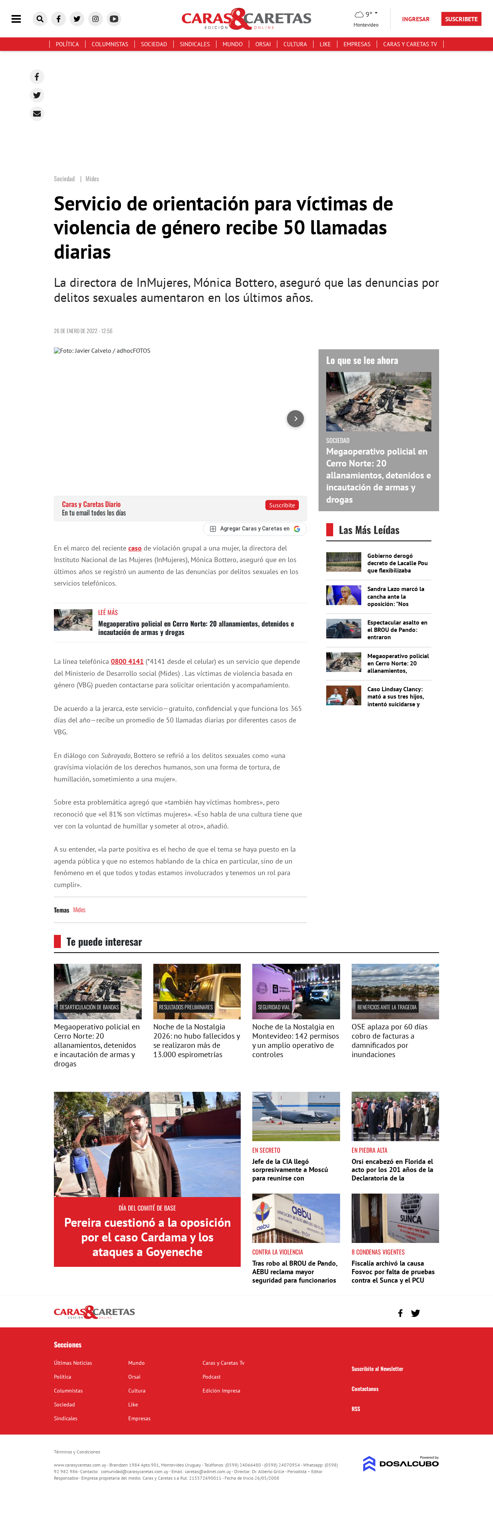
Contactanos (365, 1388)
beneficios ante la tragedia (387, 1007)
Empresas (357, 44)
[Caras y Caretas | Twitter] (77, 19)
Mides (79, 909)
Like (325, 44)
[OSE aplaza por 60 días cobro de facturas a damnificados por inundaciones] (395, 1017)
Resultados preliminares (186, 1007)
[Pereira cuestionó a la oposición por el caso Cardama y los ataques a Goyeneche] (147, 1144)
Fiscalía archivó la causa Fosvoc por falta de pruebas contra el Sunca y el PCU (393, 1271)
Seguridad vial (274, 1007)
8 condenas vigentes (378, 1251)
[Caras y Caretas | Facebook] (58, 19)
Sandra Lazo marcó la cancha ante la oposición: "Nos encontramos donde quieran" (395, 603)
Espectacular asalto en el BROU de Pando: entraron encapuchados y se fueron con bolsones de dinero (397, 640)
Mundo (233, 44)
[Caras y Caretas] (94, 1318)
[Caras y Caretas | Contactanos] (430, 1312)
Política (67, 44)
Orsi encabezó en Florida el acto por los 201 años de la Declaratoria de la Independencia (392, 1174)
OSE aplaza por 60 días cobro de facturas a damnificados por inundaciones (390, 1040)
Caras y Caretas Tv (410, 44)
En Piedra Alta (369, 1150)
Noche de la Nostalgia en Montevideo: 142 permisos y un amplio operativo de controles (295, 1040)
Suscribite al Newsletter (377, 1368)
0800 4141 (127, 661)
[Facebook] (37, 76)
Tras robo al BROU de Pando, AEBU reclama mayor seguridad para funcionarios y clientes (294, 1276)
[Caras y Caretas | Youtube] (114, 19)
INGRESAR (416, 19)
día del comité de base (147, 1207)
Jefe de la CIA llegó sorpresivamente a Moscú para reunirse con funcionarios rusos (290, 1174)
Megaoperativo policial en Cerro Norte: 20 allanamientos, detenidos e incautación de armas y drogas (196, 627)
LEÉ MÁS (108, 612)
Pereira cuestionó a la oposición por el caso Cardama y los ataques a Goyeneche (147, 1237)
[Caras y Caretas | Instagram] (95, 19)
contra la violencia (277, 1251)
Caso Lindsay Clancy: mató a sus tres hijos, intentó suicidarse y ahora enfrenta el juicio (398, 700)
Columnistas (110, 44)
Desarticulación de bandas (89, 1007)
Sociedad (154, 44)
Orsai (263, 44)
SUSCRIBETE (461, 19)
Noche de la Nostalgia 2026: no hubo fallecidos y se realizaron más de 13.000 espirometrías (196, 1040)
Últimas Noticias (73, 1362)
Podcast (212, 1376)
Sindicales (195, 44)
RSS (356, 1408)
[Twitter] (37, 95)
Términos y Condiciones (77, 1452)
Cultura (295, 44)
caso (135, 548)
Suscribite (282, 505)
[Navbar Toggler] (22, 19)
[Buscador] (40, 19)
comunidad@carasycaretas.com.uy (134, 1471)
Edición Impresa (221, 1390)
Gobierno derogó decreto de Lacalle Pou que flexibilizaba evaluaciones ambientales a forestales (397, 574)
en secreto (266, 1150)
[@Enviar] (37, 113)
